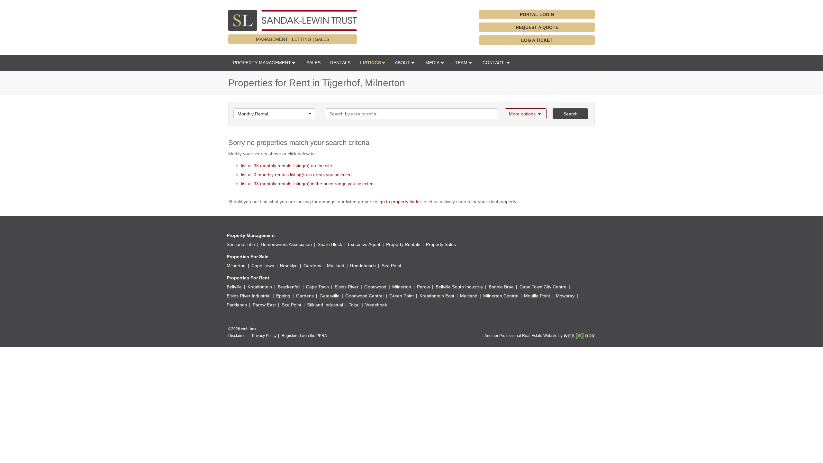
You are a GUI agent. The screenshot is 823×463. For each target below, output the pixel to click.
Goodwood (375, 286)
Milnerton (236, 265)
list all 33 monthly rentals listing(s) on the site (286, 165)
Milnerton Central (500, 295)
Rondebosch (363, 265)
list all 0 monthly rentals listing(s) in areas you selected (296, 174)
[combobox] (274, 113)
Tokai (354, 304)
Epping (283, 295)
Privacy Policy (264, 335)
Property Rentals (403, 244)
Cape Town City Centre (543, 286)
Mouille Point (537, 295)
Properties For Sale (247, 256)
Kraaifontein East (437, 295)
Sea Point (391, 265)
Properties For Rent (248, 277)
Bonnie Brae (501, 286)
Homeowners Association (286, 244)
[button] (372, 63)
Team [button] (461, 62)
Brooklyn (289, 265)
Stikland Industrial (325, 304)
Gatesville (329, 295)
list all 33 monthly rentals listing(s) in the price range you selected (307, 183)
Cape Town (262, 265)
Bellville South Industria (459, 286)
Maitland (335, 265)
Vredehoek (376, 304)
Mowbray (565, 295)
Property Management (251, 235)
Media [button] (432, 62)
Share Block (330, 244)
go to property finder (400, 201)
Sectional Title (241, 244)
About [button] (402, 62)
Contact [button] (494, 62)
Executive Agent (364, 244)
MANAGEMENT (272, 39)
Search (570, 113)
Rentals (340, 62)
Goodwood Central (364, 295)
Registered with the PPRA (304, 335)
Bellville (234, 286)
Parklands (237, 304)
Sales (313, 62)
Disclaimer (237, 335)
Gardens (312, 265)
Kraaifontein (260, 286)
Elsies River (346, 286)
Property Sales (441, 244)
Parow (423, 286)
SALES (322, 39)
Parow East (264, 304)
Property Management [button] (262, 62)
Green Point (401, 295)
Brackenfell (289, 286)
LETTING (301, 39)
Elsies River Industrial (248, 295)
